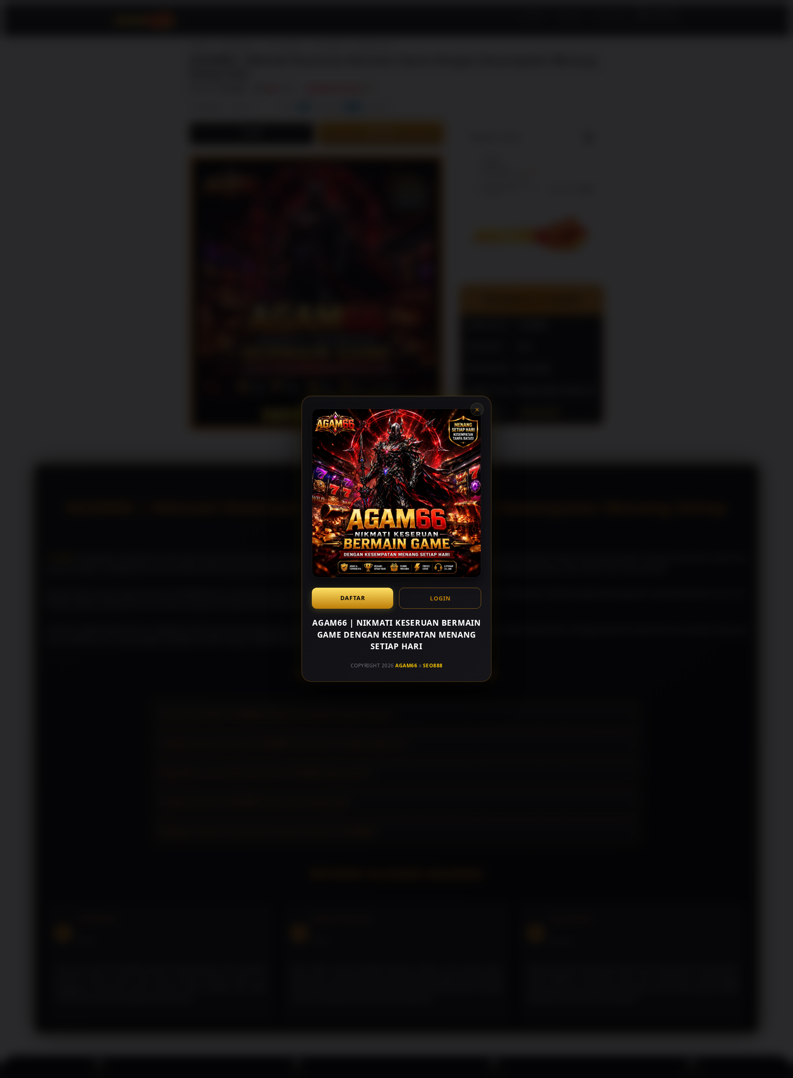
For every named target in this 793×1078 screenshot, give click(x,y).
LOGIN (440, 598)
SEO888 (433, 665)
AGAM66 (406, 665)
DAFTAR (352, 598)
